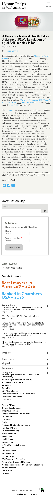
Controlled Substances (12, 397)
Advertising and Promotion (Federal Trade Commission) (20, 376)
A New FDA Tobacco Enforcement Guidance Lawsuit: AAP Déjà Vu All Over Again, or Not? (24, 343)
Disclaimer (21, 494)
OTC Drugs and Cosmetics (13, 459)
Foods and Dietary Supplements (16, 425)
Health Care (7, 436)
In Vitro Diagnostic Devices (13, 445)
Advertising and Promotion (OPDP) (17, 379)
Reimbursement (9, 468)
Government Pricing (10, 431)
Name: (8, 231)
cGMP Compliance (10, 391)
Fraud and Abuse (9, 428)
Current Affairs (8, 405)
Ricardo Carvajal (11, 51)
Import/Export (8, 442)
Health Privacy (8, 439)
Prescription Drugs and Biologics (16, 462)
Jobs (3, 448)
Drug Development (10, 411)
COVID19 (5, 402)
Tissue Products (9, 470)
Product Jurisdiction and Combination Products (22, 465)
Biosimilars (6, 385)
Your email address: (13, 238)
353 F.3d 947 (27, 103)
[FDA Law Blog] (26, 19)
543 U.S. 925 (13, 105)
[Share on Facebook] (8, 185)
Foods (13, 180)
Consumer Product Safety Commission (18, 394)
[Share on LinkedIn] (13, 185)
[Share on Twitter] (4, 185)
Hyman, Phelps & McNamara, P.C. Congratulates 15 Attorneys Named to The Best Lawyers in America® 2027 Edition (23, 325)
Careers (33, 494)
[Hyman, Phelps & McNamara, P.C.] (14, 6)
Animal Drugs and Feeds (12, 382)
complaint (10, 110)
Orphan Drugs (8, 456)
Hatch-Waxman (9, 433)
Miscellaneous (8, 453)
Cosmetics (6, 399)
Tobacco (5, 473)
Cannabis (6, 388)
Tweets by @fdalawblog (12, 268)
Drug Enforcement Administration (17, 414)
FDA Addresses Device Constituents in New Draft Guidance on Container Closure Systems (22, 309)
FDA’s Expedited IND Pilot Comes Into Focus (20, 316)
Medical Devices (9, 451)
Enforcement (7, 416)
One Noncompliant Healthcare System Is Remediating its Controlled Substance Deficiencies (24, 334)
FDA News (6, 419)
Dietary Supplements (11, 408)
